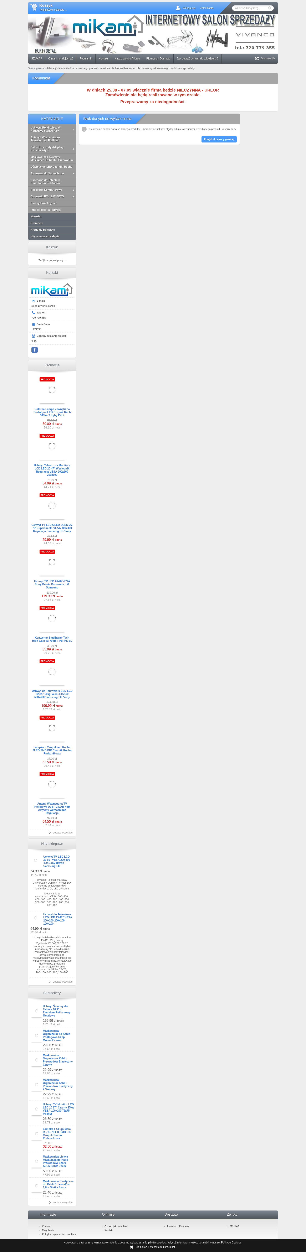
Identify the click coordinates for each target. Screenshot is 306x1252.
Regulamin (86, 58)
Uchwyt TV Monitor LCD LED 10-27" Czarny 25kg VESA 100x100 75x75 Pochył (58, 1109)
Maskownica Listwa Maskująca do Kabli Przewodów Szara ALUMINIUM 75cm (55, 1161)
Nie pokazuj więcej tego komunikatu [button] (156, 1247)
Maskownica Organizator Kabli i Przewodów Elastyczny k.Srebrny (58, 1084)
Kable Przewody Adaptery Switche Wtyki (47, 149)
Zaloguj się (189, 8)
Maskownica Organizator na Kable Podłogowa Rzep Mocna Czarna (56, 1035)
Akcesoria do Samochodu (47, 173)
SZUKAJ (36, 58)
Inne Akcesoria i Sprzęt (46, 209)
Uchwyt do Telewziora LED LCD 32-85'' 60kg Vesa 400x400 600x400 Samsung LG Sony (52, 694)
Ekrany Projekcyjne (43, 203)
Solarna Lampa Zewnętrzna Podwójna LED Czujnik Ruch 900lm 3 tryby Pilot (52, 412)
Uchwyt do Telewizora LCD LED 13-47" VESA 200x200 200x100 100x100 (57, 919)
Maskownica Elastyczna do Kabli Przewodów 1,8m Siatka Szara (58, 1184)
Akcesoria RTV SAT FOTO (47, 196)
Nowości (36, 216)
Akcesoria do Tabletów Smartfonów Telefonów (45, 181)
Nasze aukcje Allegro (127, 58)
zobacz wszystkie (63, 832)
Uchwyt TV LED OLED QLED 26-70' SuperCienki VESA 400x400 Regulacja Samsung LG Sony (52, 528)
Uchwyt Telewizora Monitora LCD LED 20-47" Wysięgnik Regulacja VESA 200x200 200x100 (52, 470)
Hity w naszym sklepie (45, 236)
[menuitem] (36, 59)
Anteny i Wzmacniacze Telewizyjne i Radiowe (45, 139)
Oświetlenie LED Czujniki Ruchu (51, 166)
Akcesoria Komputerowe (46, 189)
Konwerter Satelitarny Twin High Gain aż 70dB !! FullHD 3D (52, 639)
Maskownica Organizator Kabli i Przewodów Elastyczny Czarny (58, 1060)
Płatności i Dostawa (158, 58)
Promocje (37, 223)
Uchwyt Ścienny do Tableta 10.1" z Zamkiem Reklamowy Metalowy (56, 1011)
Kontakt (103, 58)
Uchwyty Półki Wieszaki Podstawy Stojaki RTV (46, 129)
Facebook (34, 350)
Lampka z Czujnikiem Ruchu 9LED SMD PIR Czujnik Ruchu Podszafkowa (52, 750)
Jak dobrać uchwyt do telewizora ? (197, 58)
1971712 (36, 329)
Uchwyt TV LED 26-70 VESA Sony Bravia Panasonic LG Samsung (52, 584)
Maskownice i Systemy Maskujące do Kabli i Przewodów (52, 158)
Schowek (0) (268, 58)
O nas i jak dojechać (60, 58)
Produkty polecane (43, 229)
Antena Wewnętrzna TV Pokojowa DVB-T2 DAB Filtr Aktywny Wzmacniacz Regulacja (52, 808)
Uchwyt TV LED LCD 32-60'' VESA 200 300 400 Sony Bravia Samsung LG (56, 861)
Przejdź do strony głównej (219, 139)
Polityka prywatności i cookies (59, 1234)
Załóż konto (206, 8)
